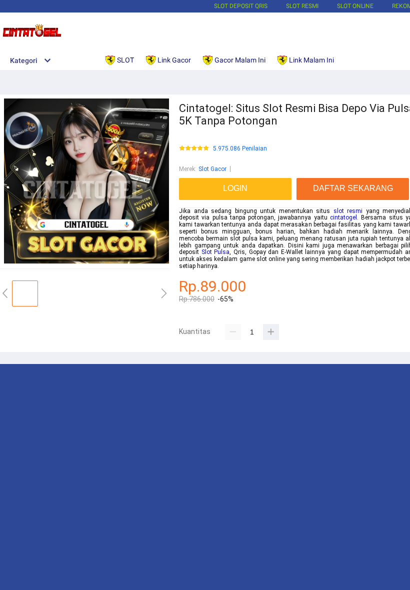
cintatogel (343, 217)
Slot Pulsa (216, 252)
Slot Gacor (212, 169)
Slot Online (355, 6)
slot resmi (348, 211)
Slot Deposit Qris (241, 6)
